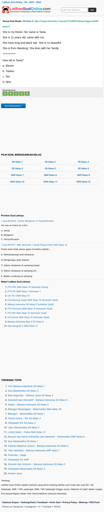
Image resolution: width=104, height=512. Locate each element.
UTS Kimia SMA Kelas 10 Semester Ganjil (28, 317)
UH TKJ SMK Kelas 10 (19, 295)
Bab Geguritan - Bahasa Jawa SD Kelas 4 (30, 395)
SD (25, 2)
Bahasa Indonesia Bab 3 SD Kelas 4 (26, 321)
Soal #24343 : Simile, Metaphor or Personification (28, 221)
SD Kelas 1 (17, 161)
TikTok (57, 506)
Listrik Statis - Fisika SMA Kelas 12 (27, 432)
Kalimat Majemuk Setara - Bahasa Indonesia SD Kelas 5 (38, 446)
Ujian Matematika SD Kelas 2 (23, 427)
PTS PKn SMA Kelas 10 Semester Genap (28, 287)
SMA (38, 2)
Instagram (31, 506)
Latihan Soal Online (12, 2)
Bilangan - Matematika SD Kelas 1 (26, 413)
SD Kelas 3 (83, 161)
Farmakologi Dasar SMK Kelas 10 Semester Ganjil (33, 300)
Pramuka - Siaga (17, 455)
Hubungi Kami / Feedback (34, 502)
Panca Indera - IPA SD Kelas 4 (24, 418)
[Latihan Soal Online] (26, 9)
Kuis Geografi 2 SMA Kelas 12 (23, 326)
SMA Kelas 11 (50, 181)
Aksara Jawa (15, 473)
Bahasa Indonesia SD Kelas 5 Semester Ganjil (31, 304)
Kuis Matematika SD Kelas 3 (23, 390)
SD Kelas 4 (28, 21)
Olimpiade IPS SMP (18, 459)
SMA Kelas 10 (17, 181)
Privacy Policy (69, 502)
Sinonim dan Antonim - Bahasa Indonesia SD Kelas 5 (36, 464)
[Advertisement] (52, 130)
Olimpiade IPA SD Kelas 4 (22, 423)
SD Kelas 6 (83, 168)
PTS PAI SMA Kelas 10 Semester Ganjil (27, 313)
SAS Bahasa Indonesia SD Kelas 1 (26, 386)
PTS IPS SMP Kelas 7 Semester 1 (24, 291)
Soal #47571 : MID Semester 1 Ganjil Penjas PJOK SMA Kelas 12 (35, 244)
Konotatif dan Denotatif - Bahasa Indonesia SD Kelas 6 (38, 400)
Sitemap (83, 502)
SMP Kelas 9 (83, 175)
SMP (31, 2)
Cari (92, 10)
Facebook (18, 506)
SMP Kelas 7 (17, 175)
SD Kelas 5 (50, 168)
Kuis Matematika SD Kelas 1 (23, 441)
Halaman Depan (10, 502)
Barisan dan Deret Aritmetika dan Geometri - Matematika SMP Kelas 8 (46, 436)
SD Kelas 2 (50, 161)
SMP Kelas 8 (50, 175)
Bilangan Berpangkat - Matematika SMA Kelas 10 (34, 409)
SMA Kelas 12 (83, 181)
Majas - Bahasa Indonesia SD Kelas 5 (28, 404)
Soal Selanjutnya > (13, 106)
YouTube (46, 506)
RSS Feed (95, 502)
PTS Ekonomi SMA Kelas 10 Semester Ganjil (30, 308)
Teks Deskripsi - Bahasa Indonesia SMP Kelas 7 (34, 450)
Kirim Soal (55, 502)
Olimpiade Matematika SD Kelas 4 (26, 468)
